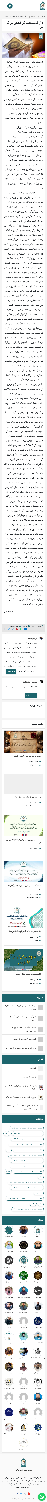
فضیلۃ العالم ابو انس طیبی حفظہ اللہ (27, 1133)
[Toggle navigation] (3, 6)
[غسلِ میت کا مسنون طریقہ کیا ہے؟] (40, 1039)
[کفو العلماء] (40, 1068)
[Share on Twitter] (9, 629)
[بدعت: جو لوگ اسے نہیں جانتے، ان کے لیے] (23, 742)
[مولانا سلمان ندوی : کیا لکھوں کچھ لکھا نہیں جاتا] (23, 917)
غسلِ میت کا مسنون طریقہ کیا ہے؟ (24, 1039)
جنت (40, 1177)
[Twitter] (21, 1494)
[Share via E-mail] (25, 629)
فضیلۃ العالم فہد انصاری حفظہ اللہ (28, 1150)
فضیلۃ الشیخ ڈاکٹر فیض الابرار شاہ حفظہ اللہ (24, 1198)
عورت (8, 1171)
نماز (7, 1133)
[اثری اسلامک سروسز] (40, 1077)
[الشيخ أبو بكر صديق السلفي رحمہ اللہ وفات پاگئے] (40, 1097)
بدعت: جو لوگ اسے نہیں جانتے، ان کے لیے (27, 756)
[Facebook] (17, 1494)
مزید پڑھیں (11, 671)
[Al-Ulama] (42, 5)
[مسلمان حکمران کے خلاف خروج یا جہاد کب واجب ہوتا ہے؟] (40, 1029)
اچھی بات (38, 1193)
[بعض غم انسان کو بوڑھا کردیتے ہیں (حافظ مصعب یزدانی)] (41, 1087)
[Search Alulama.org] (10, 6)
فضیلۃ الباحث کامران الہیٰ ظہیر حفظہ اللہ (26, 1182)
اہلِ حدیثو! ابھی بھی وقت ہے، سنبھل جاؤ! (28, 797)
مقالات (25, 626)
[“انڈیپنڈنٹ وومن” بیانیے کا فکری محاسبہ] (23, 960)
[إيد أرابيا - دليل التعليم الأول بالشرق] (23, 1462)
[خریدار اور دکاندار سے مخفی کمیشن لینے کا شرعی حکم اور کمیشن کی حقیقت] (40, 1007)
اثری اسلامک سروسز (29, 1077)
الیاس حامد (32, 638)
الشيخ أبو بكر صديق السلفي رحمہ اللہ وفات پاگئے (20, 1097)
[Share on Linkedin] (13, 629)
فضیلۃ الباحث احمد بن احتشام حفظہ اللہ (26, 1160)
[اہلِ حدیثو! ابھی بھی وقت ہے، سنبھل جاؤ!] (23, 784)
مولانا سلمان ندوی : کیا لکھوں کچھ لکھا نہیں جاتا (25, 931)
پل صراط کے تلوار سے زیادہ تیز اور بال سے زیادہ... (20, 1048)
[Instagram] (25, 1494)
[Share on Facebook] (5, 629)
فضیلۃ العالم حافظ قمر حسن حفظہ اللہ (27, 1209)
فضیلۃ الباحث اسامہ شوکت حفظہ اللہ (28, 1171)
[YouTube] (29, 1494)
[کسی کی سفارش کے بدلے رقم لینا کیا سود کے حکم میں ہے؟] (40, 1018)
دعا (8, 1150)
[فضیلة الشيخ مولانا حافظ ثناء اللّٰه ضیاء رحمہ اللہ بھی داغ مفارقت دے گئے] (41, 1107)
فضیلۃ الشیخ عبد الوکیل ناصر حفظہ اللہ (26, 1128)
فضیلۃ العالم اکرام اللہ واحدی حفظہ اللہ (26, 1155)
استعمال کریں (31, 695)
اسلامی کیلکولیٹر (30, 682)
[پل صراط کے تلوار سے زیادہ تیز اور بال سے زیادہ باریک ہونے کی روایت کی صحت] (40, 1048)
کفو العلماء (32, 1068)
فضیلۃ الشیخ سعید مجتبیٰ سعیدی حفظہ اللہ (26, 1144)
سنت (40, 1204)
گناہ (33, 1204)
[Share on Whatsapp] (21, 629)
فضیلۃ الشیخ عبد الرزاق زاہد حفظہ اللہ (26, 1187)
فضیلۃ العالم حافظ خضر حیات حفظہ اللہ (27, 1139)
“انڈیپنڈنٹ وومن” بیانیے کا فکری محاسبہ (28, 974)
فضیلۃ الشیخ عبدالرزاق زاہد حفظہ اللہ (27, 1166)
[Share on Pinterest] (17, 629)
